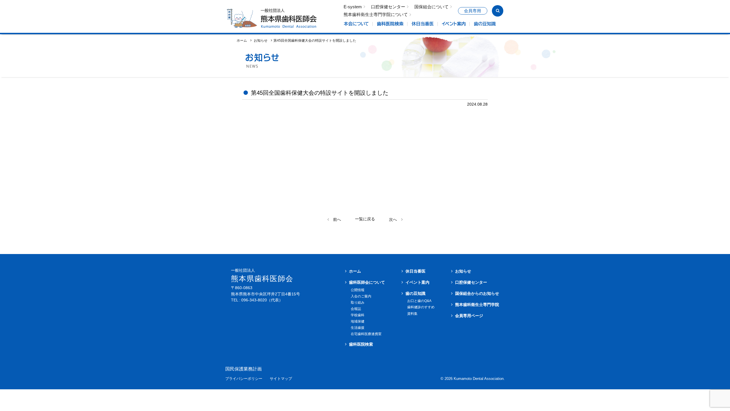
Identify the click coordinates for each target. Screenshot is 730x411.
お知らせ (463, 271)
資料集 (412, 314)
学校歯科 (357, 315)
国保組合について (431, 7)
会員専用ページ (469, 315)
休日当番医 (415, 271)
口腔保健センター (388, 7)
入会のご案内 (361, 296)
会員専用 (472, 11)
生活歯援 (357, 328)
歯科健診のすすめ (421, 307)
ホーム (242, 40)
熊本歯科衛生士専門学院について (376, 15)
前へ (337, 219)
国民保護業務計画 (243, 369)
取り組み (357, 303)
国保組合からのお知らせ (477, 293)
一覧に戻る (365, 219)
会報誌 (356, 309)
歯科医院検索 (361, 344)
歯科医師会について (367, 282)
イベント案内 (417, 282)
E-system (353, 7)
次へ (393, 219)
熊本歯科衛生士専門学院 (477, 304)
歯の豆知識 (415, 293)
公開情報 (357, 290)
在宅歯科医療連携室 (366, 334)
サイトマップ (281, 379)
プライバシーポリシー (243, 379)
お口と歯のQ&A (419, 301)
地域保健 (357, 321)
